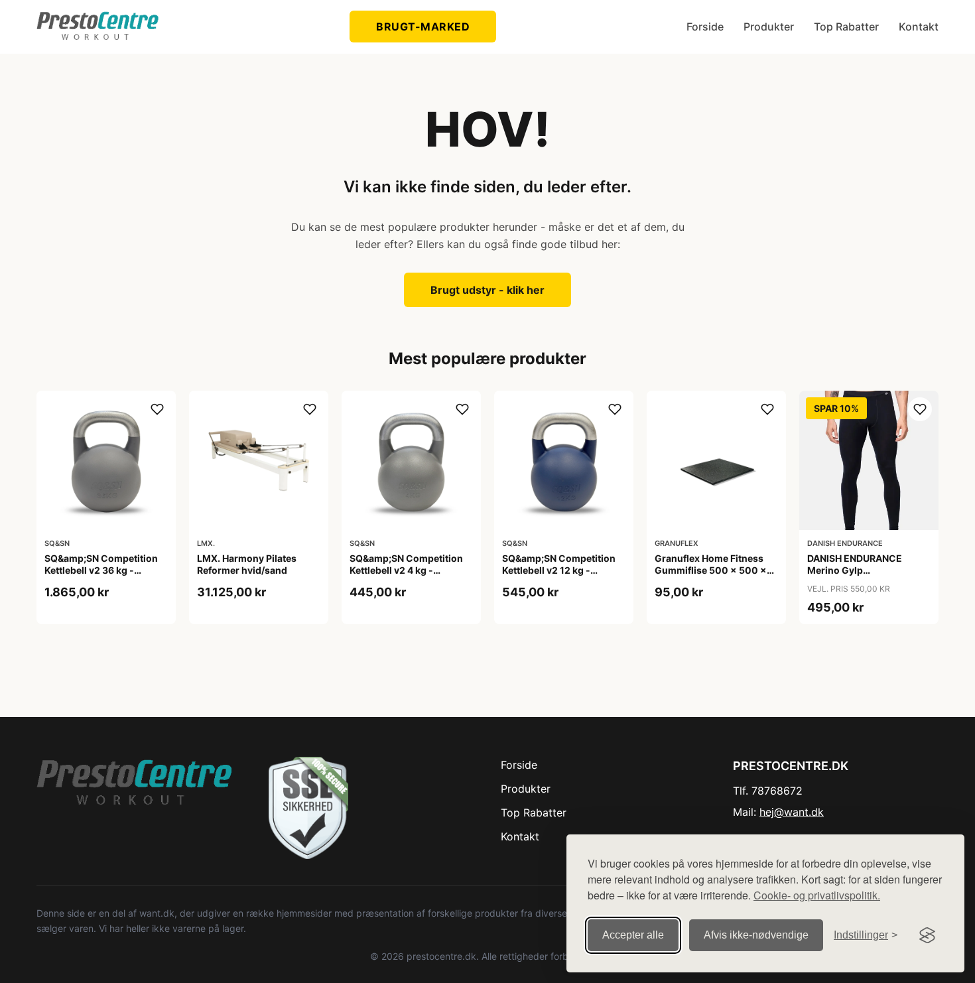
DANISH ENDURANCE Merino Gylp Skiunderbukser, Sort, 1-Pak (862, 576)
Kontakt (919, 26)
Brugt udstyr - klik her (487, 289)
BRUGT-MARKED (423, 26)
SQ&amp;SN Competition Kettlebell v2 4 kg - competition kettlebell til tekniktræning (406, 576)
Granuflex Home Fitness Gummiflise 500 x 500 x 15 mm (711, 570)
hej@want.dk (791, 812)
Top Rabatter (846, 26)
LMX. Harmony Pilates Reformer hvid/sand (246, 564)
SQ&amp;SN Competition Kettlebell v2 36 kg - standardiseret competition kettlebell (101, 576)
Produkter (769, 26)
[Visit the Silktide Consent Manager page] (927, 935)
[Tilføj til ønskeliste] (157, 409)
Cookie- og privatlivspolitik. (816, 895)
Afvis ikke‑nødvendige (756, 935)
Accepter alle (633, 935)
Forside (705, 26)
